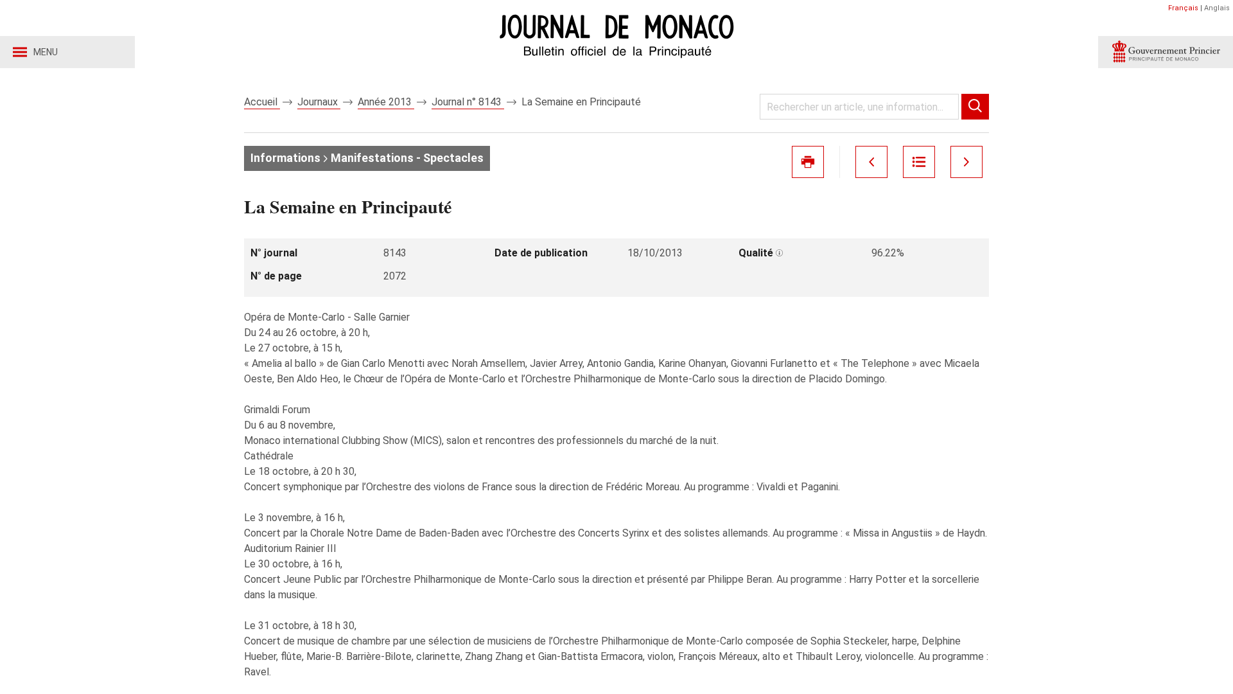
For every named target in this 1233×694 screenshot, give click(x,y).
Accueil (262, 102)
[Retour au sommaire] (919, 162)
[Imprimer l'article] (808, 162)
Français (1183, 8)
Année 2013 (386, 102)
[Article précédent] (871, 162)
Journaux (318, 102)
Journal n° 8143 (468, 102)
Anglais (1217, 8)
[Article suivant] (966, 162)
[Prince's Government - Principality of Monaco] (1165, 52)
